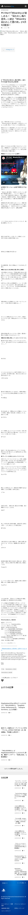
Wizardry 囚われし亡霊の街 (11, 669)
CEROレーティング (19, 908)
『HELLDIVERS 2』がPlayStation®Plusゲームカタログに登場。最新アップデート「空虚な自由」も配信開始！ (14, 754)
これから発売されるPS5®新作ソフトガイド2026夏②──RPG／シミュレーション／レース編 (21, 808)
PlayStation (9, 6)
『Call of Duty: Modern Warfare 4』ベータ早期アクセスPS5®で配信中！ (21, 796)
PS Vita (2, 669)
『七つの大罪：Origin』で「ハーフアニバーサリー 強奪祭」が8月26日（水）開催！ (21, 821)
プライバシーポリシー (20, 904)
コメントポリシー (6, 911)
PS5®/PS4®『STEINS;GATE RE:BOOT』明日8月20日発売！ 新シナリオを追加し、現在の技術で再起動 (21, 871)
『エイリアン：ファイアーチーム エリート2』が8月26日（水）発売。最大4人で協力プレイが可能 (21, 783)
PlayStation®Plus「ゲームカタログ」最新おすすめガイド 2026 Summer (20, 858)
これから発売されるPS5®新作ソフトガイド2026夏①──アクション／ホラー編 (21, 833)
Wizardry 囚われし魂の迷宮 (6, 672)
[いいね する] (9, 712)
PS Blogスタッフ (10, 49)
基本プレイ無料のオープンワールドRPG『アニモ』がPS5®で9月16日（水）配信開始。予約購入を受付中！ (14, 730)
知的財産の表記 (5, 908)
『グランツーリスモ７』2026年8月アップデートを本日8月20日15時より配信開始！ (20, 846)
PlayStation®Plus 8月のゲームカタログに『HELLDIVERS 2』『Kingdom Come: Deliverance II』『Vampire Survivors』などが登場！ (13, 706)
